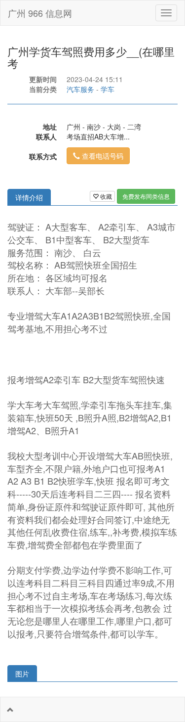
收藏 (105, 196)
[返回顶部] (10, 709)
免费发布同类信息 (146, 196)
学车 (107, 89)
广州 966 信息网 (40, 12)
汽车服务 (80, 89)
